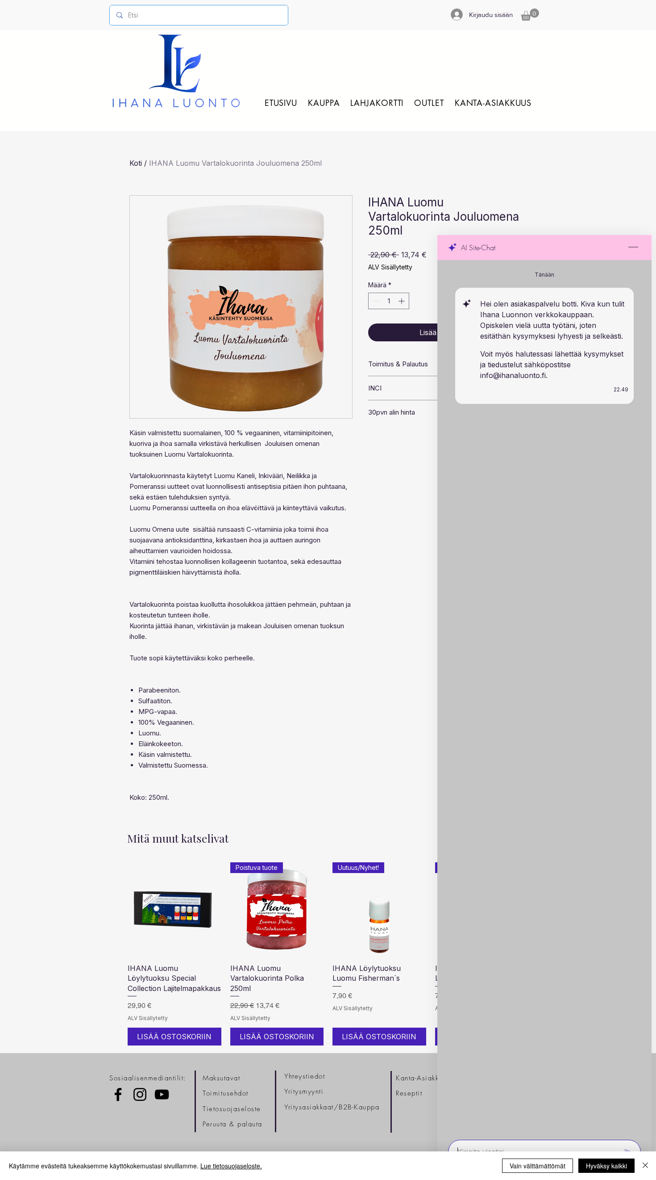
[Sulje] (645, 1166)
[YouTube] (161, 1094)
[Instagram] (140, 1094)
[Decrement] (375, 301)
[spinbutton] (389, 301)
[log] (544, 697)
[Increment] (402, 301)
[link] (530, 14)
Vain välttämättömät (537, 1165)
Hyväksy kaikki (606, 1165)
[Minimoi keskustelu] (633, 247)
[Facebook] (118, 1094)
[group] (328, 954)
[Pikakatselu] (174, 909)
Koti (135, 163)
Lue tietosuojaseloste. (231, 1165)
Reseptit (409, 1093)
